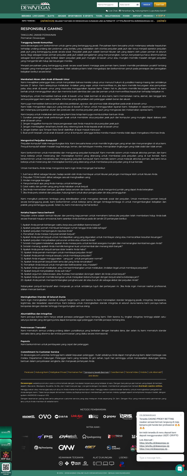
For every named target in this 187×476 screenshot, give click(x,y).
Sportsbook (75, 16)
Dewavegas (27, 383)
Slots (51, 16)
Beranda (26, 16)
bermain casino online (150, 386)
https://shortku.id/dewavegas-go (154, 442)
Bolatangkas (112, 16)
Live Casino (39, 16)
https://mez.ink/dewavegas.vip (153, 448)
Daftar (160, 5)
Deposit (137, 16)
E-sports (88, 16)
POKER (126, 16)
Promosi (148, 16)
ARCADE (62, 16)
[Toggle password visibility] (137, 4)
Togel (99, 16)
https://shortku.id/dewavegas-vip (154, 445)
